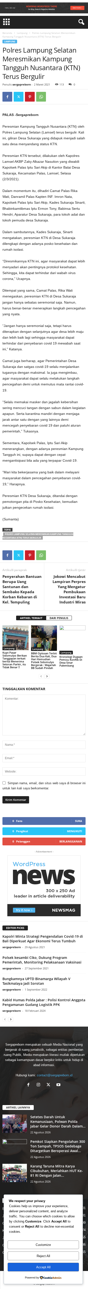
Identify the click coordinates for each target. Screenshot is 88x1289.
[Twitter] (18, 97)
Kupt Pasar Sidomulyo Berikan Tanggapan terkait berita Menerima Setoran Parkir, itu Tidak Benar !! (14, 660)
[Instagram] (39, 1085)
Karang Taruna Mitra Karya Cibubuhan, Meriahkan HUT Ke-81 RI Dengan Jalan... (56, 1171)
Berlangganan (70, 841)
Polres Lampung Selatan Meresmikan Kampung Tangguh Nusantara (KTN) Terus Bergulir (37, 536)
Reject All (43, 1256)
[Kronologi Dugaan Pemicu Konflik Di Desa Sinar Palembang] (72, 639)
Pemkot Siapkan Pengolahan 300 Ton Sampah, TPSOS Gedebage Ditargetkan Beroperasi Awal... (57, 1146)
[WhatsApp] (41, 97)
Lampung (22, 33)
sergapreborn (21, 84)
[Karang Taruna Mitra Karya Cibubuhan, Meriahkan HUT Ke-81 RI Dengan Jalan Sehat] (14, 1173)
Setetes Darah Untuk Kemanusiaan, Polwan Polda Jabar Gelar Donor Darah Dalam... (58, 1121)
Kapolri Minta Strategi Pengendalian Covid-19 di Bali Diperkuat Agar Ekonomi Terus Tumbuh (42, 938)
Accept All (43, 1267)
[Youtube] (59, 1085)
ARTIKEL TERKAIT (31, 618)
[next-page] (46, 676)
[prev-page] (41, 676)
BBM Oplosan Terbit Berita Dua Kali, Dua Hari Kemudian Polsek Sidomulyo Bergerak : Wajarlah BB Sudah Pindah (44, 660)
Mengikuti (74, 831)
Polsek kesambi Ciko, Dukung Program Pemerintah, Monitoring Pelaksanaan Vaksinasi (41, 959)
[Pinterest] (30, 97)
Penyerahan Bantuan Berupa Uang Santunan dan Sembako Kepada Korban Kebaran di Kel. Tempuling (22, 589)
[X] (49, 1085)
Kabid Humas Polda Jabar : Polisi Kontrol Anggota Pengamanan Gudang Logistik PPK (43, 1002)
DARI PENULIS (59, 618)
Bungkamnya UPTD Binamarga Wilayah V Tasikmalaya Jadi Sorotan (36, 981)
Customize (43, 1245)
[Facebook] (7, 97)
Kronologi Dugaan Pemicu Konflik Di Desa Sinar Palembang (71, 661)
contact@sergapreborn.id (54, 1075)
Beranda (7, 33)
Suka (78, 821)
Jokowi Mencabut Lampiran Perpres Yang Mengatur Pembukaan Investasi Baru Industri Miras (69, 589)
